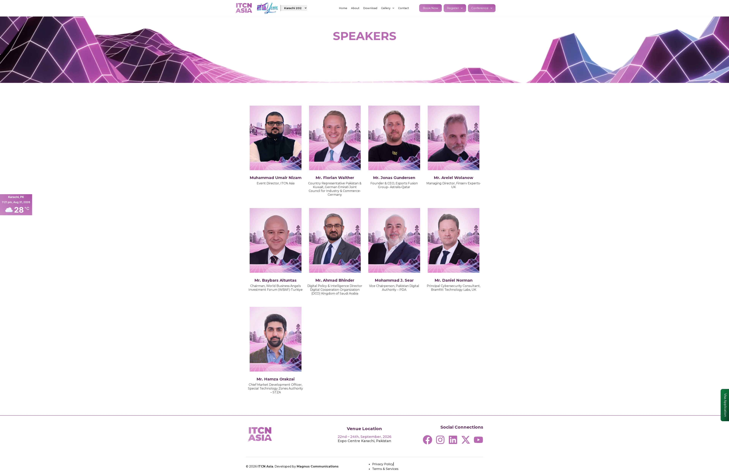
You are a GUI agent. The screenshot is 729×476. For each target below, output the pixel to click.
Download (370, 8)
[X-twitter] (465, 440)
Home (343, 8)
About (355, 8)
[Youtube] (478, 440)
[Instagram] (440, 440)
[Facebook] (427, 440)
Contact (403, 8)
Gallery (386, 8)
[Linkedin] (453, 440)
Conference (479, 8)
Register (453, 8)
